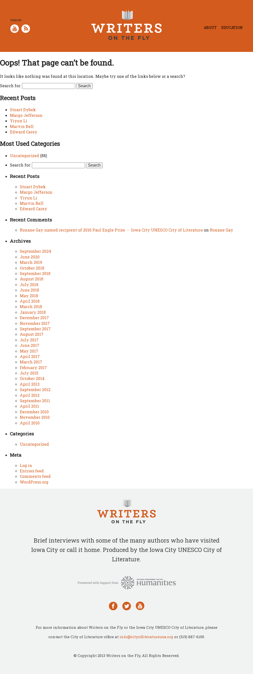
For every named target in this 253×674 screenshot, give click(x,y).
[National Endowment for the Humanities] (127, 582)
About (210, 27)
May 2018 (29, 295)
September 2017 (35, 328)
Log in (26, 465)
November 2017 (35, 323)
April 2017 (30, 356)
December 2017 (34, 317)
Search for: (10, 85)
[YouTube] (140, 605)
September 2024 (35, 251)
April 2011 (29, 406)
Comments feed (35, 476)
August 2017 (31, 334)
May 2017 (29, 351)
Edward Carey (23, 131)
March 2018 (31, 306)
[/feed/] (25, 28)
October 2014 (32, 378)
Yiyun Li (18, 120)
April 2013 (30, 384)
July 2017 (29, 339)
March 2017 (31, 361)
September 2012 (35, 389)
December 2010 (34, 411)
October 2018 (32, 268)
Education (232, 27)
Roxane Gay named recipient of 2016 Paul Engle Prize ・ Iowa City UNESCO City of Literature (111, 229)
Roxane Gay (221, 229)
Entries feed (32, 470)
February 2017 (33, 367)
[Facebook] (113, 605)
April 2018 (30, 301)
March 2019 (31, 262)
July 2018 (29, 284)
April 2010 (30, 422)
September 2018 (35, 273)
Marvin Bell (22, 126)
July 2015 (29, 373)
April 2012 (30, 395)
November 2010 (35, 417)
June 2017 (29, 345)
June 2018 (29, 290)
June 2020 (30, 256)
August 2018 (31, 278)
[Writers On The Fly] (126, 511)
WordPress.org (34, 481)
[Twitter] (127, 605)
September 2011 (35, 400)
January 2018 (33, 312)
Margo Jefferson (26, 115)
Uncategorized (24, 155)
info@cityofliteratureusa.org (146, 636)
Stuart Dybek (23, 109)
